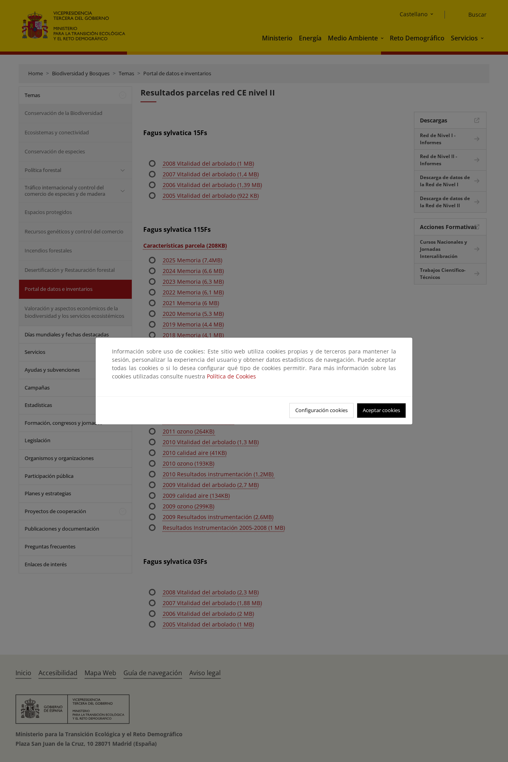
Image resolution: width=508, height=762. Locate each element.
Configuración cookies (321, 410)
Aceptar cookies (381, 410)
